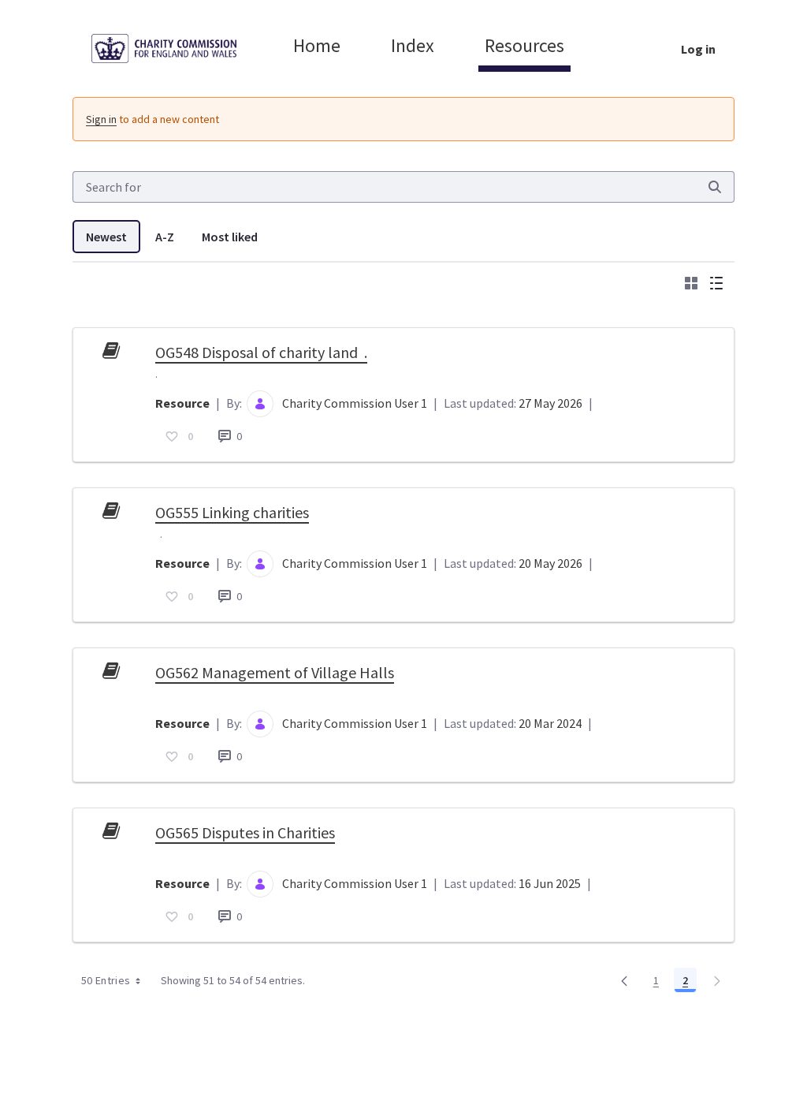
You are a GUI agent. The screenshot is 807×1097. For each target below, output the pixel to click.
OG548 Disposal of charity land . (261, 352)
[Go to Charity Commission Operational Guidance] (176, 48)
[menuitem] (317, 45)
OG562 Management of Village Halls (274, 672)
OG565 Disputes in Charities (245, 832)
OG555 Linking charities (232, 512)
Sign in (101, 119)
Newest (106, 236)
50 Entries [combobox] (106, 980)
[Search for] (714, 187)
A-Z (164, 236)
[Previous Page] (624, 980)
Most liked (230, 236)
